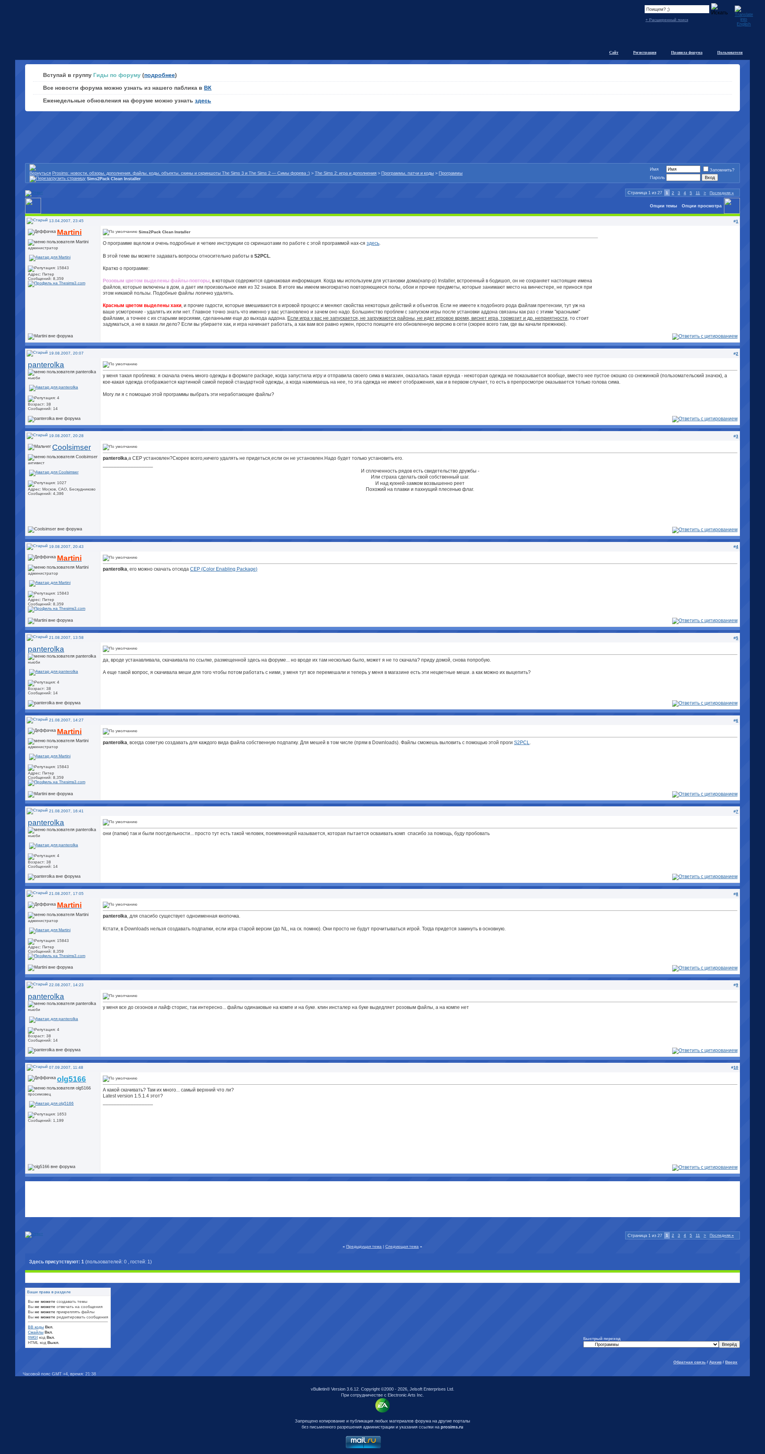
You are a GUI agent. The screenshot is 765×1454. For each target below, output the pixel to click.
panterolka (46, 365)
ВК (208, 88)
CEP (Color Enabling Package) (223, 569)
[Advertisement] (382, 1199)
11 (698, 193)
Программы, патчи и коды (407, 173)
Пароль (657, 177)
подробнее (159, 75)
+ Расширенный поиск (666, 20)
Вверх (731, 1362)
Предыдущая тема (364, 1246)
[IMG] (33, 1337)
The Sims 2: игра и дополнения (346, 173)
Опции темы (663, 205)
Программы (451, 173)
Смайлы (35, 1332)
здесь (203, 100)
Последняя (722, 193)
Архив (715, 1362)
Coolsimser (71, 447)
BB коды (36, 1327)
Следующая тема (402, 1246)
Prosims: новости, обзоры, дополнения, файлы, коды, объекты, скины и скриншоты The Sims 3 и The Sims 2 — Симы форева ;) (181, 173)
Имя (654, 169)
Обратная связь (689, 1362)
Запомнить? (722, 169)
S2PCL (522, 742)
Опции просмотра (702, 205)
